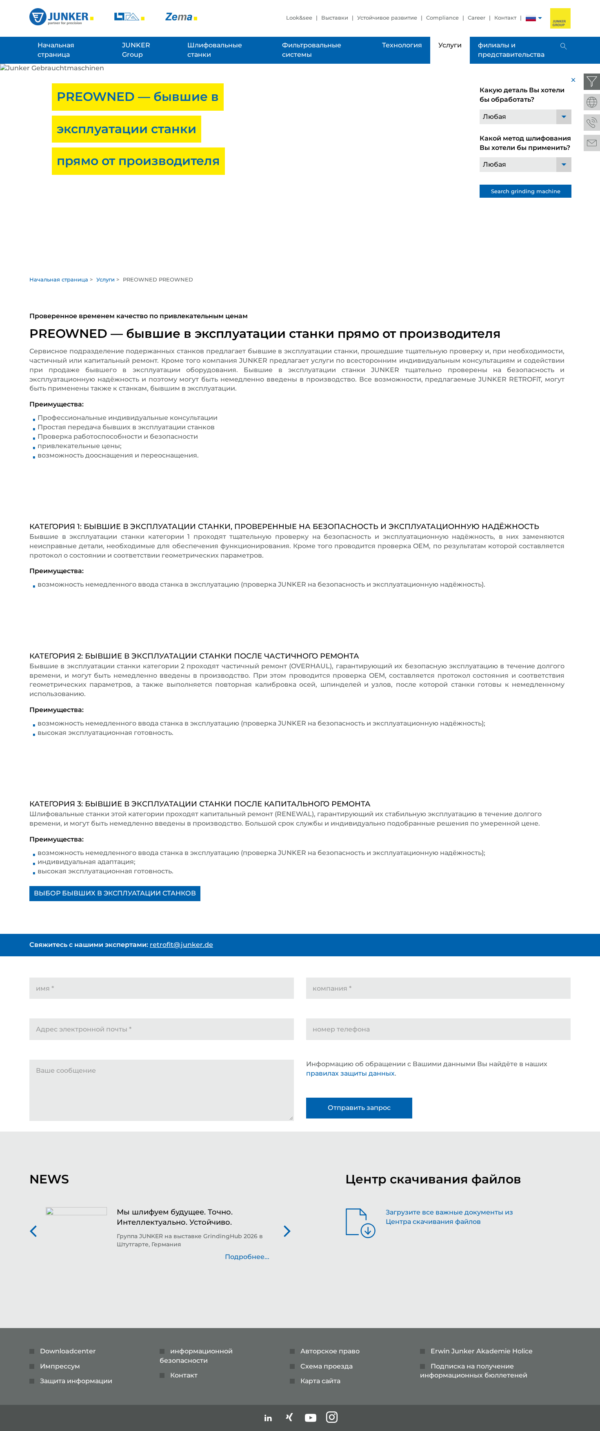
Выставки (334, 17)
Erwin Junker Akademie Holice (482, 1351)
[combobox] (525, 116)
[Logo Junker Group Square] (560, 18)
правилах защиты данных (350, 1073)
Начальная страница (58, 279)
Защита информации (76, 1381)
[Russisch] (531, 19)
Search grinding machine (525, 191)
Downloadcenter (68, 1351)
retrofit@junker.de (181, 945)
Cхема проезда (326, 1366)
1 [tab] (300, 263)
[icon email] (592, 143)
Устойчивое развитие (387, 17)
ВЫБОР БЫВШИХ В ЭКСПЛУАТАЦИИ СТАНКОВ (115, 893)
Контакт (505, 17)
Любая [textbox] (494, 117)
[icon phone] (592, 122)
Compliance (442, 17)
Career (476, 17)
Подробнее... (247, 1257)
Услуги (105, 279)
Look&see (299, 17)
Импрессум (60, 1366)
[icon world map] (592, 102)
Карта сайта (320, 1381)
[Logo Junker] (62, 16)
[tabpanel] (300, 167)
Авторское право (330, 1351)
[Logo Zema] (181, 16)
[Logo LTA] (130, 16)
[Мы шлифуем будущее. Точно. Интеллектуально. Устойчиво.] (76, 1238)
